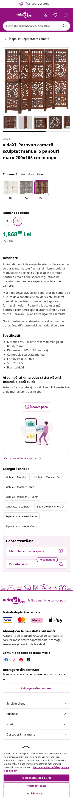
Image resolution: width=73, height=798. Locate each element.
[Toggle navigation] (7, 15)
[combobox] (36, 26)
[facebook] (6, 659)
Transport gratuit (37, 4)
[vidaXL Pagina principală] (24, 15)
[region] (36, 773)
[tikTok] (28, 659)
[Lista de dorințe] (55, 15)
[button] (11, 192)
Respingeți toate (36, 785)
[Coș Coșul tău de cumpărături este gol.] (66, 15)
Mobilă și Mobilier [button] (16, 477)
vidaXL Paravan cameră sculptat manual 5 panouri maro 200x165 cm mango (31, 151)
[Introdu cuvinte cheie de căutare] (65, 25)
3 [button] (7, 221)
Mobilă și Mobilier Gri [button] (47, 477)
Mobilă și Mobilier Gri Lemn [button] (21, 496)
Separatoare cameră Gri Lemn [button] (23, 526)
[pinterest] (21, 659)
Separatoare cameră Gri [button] (51, 506)
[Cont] (45, 15)
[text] (17, 235)
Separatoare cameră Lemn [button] (21, 516)
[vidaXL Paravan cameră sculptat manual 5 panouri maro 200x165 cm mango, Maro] (36, 81)
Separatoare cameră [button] (17, 506)
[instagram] (13, 659)
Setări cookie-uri (36, 793)
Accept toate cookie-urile (36, 777)
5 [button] (18, 221)
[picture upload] (36, 432)
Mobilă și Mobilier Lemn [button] (19, 487)
